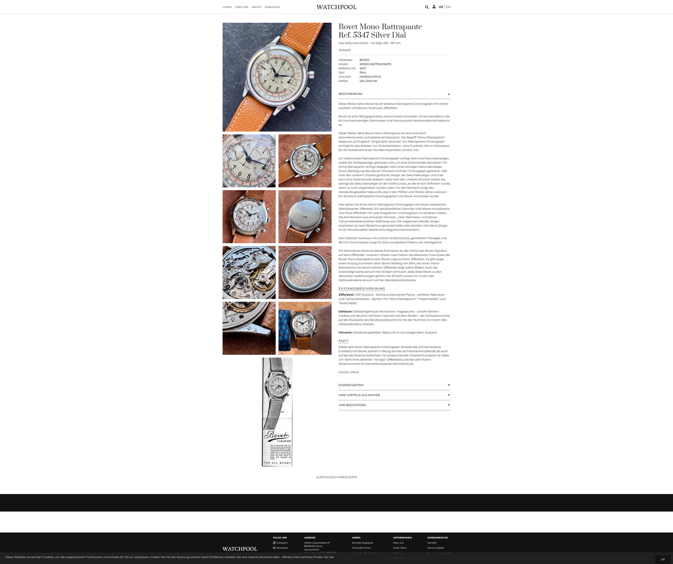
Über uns (241, 7)
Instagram (282, 542)
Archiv (256, 7)
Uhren (227, 7)
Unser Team (400, 548)
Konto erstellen (435, 548)
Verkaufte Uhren (361, 548)
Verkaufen (272, 7)
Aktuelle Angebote (362, 542)
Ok (663, 559)
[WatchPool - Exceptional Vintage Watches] (336, 6)
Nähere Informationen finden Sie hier (308, 557)
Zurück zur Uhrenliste (336, 477)
